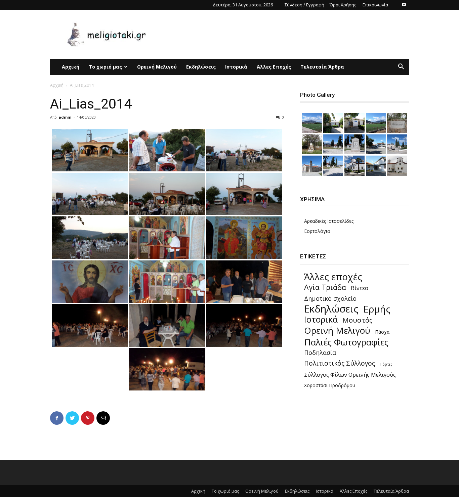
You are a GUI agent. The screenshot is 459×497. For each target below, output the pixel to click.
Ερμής (376, 309)
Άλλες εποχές (333, 276)
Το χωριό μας (105, 67)
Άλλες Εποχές (274, 67)
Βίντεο (359, 288)
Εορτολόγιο (317, 231)
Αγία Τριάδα (325, 287)
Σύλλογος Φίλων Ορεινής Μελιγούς (350, 374)
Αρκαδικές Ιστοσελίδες (328, 221)
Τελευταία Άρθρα (322, 67)
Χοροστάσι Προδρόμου (329, 385)
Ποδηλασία (320, 352)
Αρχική (70, 67)
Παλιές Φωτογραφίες (346, 342)
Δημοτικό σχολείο (330, 298)
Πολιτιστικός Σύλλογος (339, 363)
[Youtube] (404, 4)
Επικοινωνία (375, 5)
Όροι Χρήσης (343, 5)
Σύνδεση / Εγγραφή (304, 5)
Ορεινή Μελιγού (157, 67)
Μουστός (357, 320)
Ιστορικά (236, 67)
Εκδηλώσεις (201, 67)
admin (65, 117)
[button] (401, 67)
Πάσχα (382, 332)
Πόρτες (386, 364)
